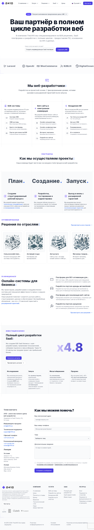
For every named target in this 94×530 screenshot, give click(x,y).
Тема (36, 435)
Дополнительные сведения (44, 444)
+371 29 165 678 (9, 443)
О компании (36, 491)
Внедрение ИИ (53, 495)
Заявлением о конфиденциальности (66, 464)
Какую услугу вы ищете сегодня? (34, 46)
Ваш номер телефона (42, 425)
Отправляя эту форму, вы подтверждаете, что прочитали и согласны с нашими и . (62, 463)
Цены (34, 493)
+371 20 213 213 (9, 438)
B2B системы (52, 491)
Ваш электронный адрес (43, 416)
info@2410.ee (8, 426)
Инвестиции (68, 497)
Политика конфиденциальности (37, 523)
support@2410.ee (9, 432)
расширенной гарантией (10, 303)
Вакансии (36, 499)
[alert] (47, 14)
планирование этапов (12, 208)
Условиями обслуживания (45, 464)
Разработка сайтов (54, 493)
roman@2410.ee (9, 445)
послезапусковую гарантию (73, 208)
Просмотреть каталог (14, 363)
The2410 (15, 523)
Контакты (88, 3)
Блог (80, 491)
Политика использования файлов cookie (77, 523)
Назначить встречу (13, 358)
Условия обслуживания (55, 523)
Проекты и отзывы (39, 495)
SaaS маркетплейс (70, 495)
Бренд (35, 497)
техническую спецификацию (13, 204)
